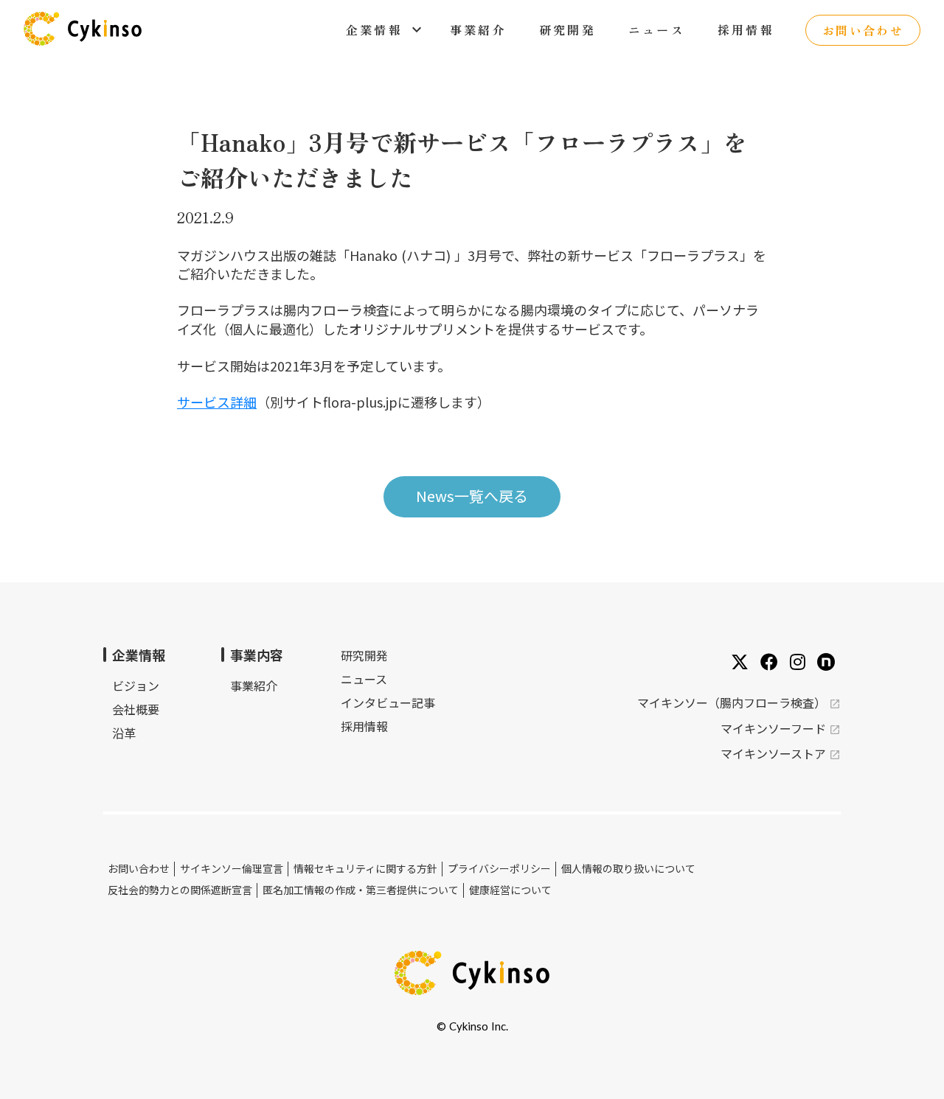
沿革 (124, 733)
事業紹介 (253, 685)
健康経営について (510, 890)
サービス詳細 (217, 401)
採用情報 (364, 726)
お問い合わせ (139, 869)
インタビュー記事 (388, 702)
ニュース (364, 679)
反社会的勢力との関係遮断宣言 (180, 890)
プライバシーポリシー (499, 869)
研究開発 (364, 655)
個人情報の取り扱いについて (628, 869)
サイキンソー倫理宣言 (231, 869)
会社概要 (135, 709)
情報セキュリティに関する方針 (365, 869)
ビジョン (135, 685)
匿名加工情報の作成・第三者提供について (361, 890)
